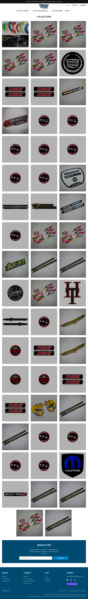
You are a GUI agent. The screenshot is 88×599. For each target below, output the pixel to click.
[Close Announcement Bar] (87, 1)
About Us (26, 576)
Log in (68, 5)
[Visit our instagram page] (71, 580)
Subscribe (61, 558)
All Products (5, 578)
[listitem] (44, 1)
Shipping (47, 578)
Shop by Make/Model (40, 11)
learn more (58, 1)
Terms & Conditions (29, 581)
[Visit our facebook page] (67, 580)
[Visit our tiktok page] (75, 580)
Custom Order (57, 11)
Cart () (75, 5)
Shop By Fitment (23, 11)
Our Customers (28, 578)
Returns (47, 581)
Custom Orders (6, 581)
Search (83, 5)
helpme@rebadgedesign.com (75, 576)
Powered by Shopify (62, 591)
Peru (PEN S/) (5, 590)
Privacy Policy (27, 583)
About (67, 11)
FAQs (46, 576)
